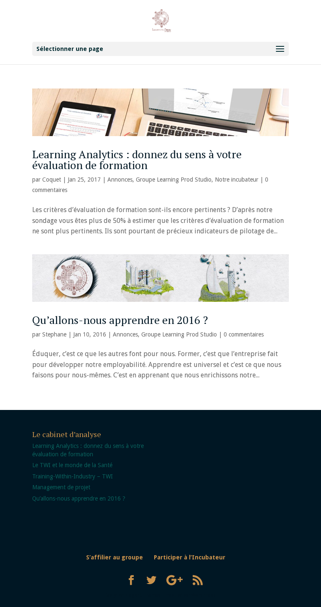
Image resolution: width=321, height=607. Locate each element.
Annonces (119, 179)
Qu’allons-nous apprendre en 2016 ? (120, 320)
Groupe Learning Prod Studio (173, 179)
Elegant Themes (142, 595)
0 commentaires (244, 334)
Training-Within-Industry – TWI (72, 476)
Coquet (51, 179)
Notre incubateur (236, 179)
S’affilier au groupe (114, 557)
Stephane (54, 334)
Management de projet (61, 487)
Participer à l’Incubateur (189, 557)
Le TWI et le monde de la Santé (72, 465)
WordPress (203, 595)
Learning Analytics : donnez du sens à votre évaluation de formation (137, 159)
